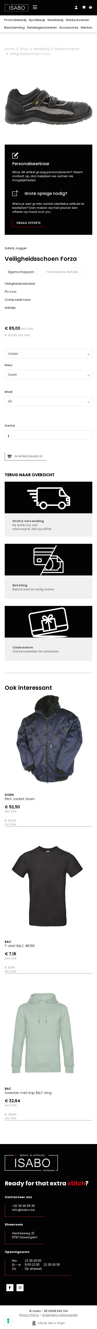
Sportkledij (37, 20)
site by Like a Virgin (51, 1323)
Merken (86, 27)
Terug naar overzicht (30, 474)
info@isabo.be (23, 1210)
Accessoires (68, 27)
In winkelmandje (28, 456)
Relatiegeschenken (42, 27)
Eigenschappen (21, 272)
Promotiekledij (15, 20)
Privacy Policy (29, 1315)
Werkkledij (55, 20)
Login (76, 7)
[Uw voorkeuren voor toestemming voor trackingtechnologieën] (8, 1320)
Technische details (62, 272)
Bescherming (14, 27)
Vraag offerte (28, 223)
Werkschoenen (77, 20)
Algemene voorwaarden (60, 1315)
